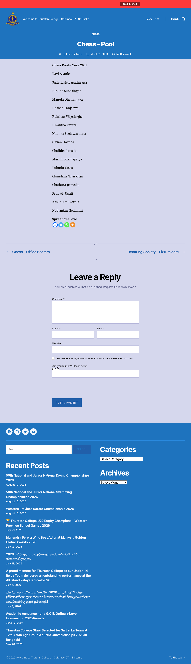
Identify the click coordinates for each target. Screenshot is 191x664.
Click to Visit (130, 4)
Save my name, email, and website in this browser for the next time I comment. (94, 358)
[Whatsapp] (66, 224)
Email (100, 328)
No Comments (124, 54)
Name (56, 328)
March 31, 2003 (99, 54)
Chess (95, 34)
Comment (58, 299)
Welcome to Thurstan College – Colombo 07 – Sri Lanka (49, 657)
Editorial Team (74, 54)
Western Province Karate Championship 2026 (40, 509)
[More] (72, 224)
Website (56, 343)
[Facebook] (55, 224)
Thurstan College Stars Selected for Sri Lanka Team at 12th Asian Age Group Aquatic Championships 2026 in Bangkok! (46, 635)
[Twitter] (61, 224)
